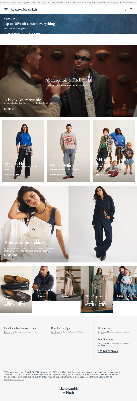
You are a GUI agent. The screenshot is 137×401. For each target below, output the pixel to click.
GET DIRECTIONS (108, 351)
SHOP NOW (10, 255)
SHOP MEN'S (36, 35)
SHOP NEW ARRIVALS (43, 304)
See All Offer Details (14, 380)
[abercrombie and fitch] (24, 9)
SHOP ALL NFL (104, 175)
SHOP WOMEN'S (13, 35)
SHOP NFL (10, 109)
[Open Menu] (4, 9)
